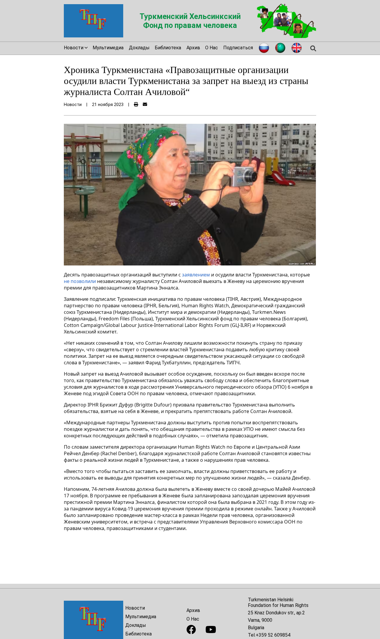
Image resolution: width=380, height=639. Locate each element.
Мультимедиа (108, 47)
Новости (135, 608)
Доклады (139, 47)
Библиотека (168, 47)
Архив (193, 47)
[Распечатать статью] (136, 104)
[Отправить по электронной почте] (145, 104)
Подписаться (238, 47)
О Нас (211, 47)
